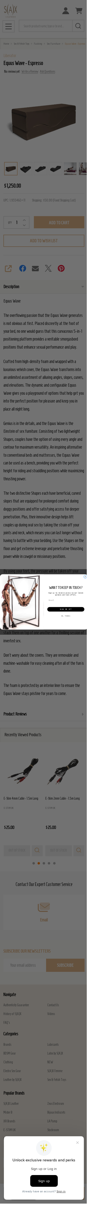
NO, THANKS (65, 616)
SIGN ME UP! (66, 609)
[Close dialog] (85, 576)
